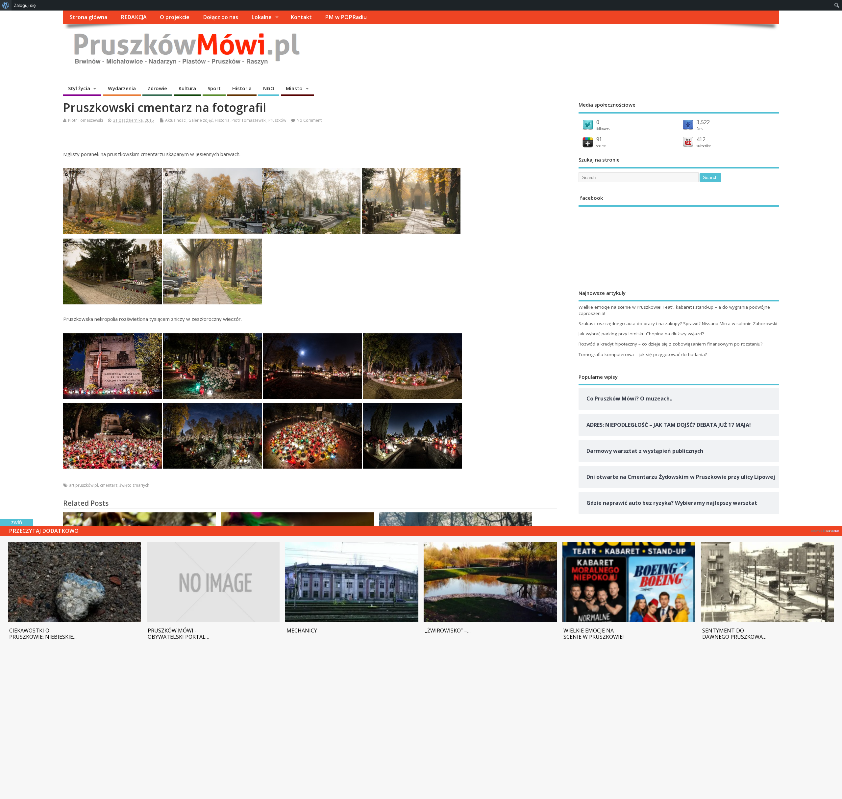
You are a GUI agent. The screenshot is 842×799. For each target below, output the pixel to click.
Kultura (187, 88)
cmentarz (108, 485)
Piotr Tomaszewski (85, 120)
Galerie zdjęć (200, 120)
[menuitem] (6, 5)
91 (599, 139)
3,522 (703, 122)
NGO (268, 88)
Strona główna (88, 17)
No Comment (309, 120)
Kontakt (301, 17)
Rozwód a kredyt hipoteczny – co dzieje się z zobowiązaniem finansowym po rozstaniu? (670, 344)
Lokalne (261, 17)
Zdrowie (157, 88)
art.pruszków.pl (83, 485)
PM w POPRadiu (346, 17)
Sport (214, 88)
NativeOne (825, 530)
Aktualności (175, 120)
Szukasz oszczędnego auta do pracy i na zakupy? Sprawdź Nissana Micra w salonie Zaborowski (678, 323)
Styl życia (79, 88)
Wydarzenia (122, 88)
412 (701, 139)
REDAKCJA (134, 17)
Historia (242, 88)
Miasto (294, 88)
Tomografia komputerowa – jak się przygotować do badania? (643, 354)
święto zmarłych (134, 485)
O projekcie (174, 17)
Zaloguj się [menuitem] (25, 5)
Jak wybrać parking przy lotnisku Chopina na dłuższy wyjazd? (641, 334)
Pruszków (277, 120)
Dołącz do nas (220, 17)
